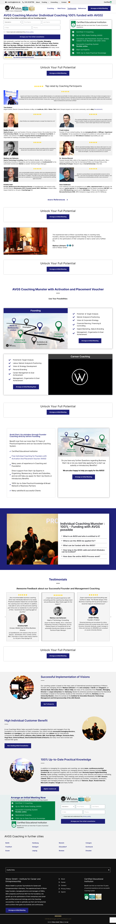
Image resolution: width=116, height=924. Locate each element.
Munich (61, 843)
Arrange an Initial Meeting (99, 8)
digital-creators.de (50, 789)
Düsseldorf (63, 847)
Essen (7, 851)
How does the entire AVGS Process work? (81, 556)
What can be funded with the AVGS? (79, 545)
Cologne (89, 843)
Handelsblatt (98, 109)
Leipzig (34, 851)
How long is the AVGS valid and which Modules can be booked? (83, 551)
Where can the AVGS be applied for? (79, 541)
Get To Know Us (49, 704)
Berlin (7, 843)
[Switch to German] (69, 2)
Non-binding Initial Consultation (17, 746)
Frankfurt (8, 847)
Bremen (61, 851)
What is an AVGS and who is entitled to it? (81, 536)
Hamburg (35, 843)
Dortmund (89, 847)
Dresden (89, 851)
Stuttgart (35, 847)
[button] (83, 536)
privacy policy (29, 32)
